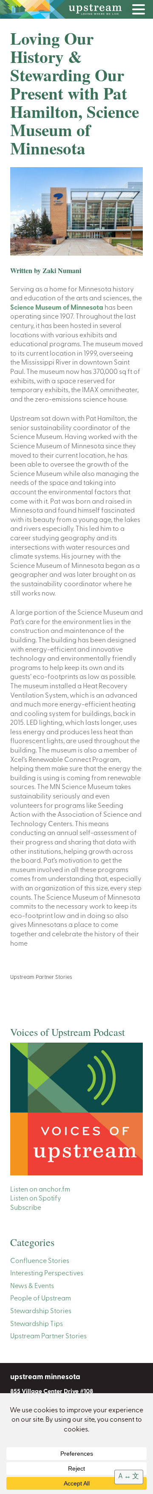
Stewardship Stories (40, 1311)
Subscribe (25, 1208)
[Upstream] (76, 9)
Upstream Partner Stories (41, 977)
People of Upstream (40, 1298)
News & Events (32, 1286)
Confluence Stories (39, 1261)
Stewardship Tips (36, 1324)
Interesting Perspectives (46, 1273)
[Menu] (140, 11)
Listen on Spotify (35, 1198)
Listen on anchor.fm (40, 1189)
